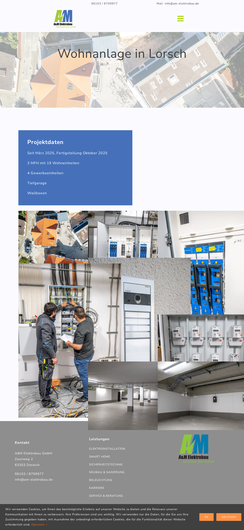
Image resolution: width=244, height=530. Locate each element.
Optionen (38, 525)
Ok (206, 517)
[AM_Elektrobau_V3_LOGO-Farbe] (196, 436)
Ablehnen (228, 517)
